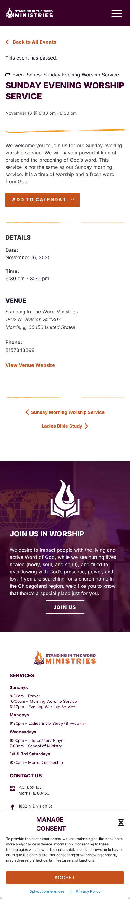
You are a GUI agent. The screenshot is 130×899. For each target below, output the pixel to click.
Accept (65, 877)
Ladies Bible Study (62, 426)
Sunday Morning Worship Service (67, 412)
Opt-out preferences (46, 891)
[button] (121, 823)
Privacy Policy (88, 891)
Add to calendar (40, 200)
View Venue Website (30, 365)
